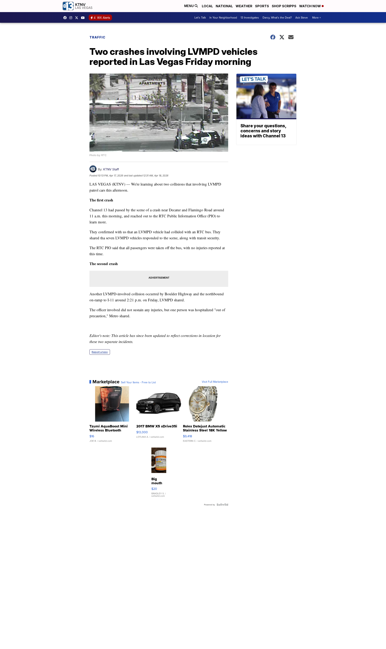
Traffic (97, 37)
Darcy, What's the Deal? (277, 18)
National (224, 6)
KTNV (77, 17)
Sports (262, 6)
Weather (244, 6)
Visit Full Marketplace (215, 381)
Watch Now (310, 6)
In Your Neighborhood (223, 18)
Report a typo (100, 352)
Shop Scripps (284, 6)
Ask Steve (301, 18)
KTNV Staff (111, 169)
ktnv (71, 17)
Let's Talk (200, 18)
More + (316, 18)
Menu (189, 6)
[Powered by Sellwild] (222, 504)
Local (207, 6)
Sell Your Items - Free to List (138, 382)
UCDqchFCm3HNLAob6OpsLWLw (84, 17)
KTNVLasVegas (66, 17)
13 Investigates (250, 18)
